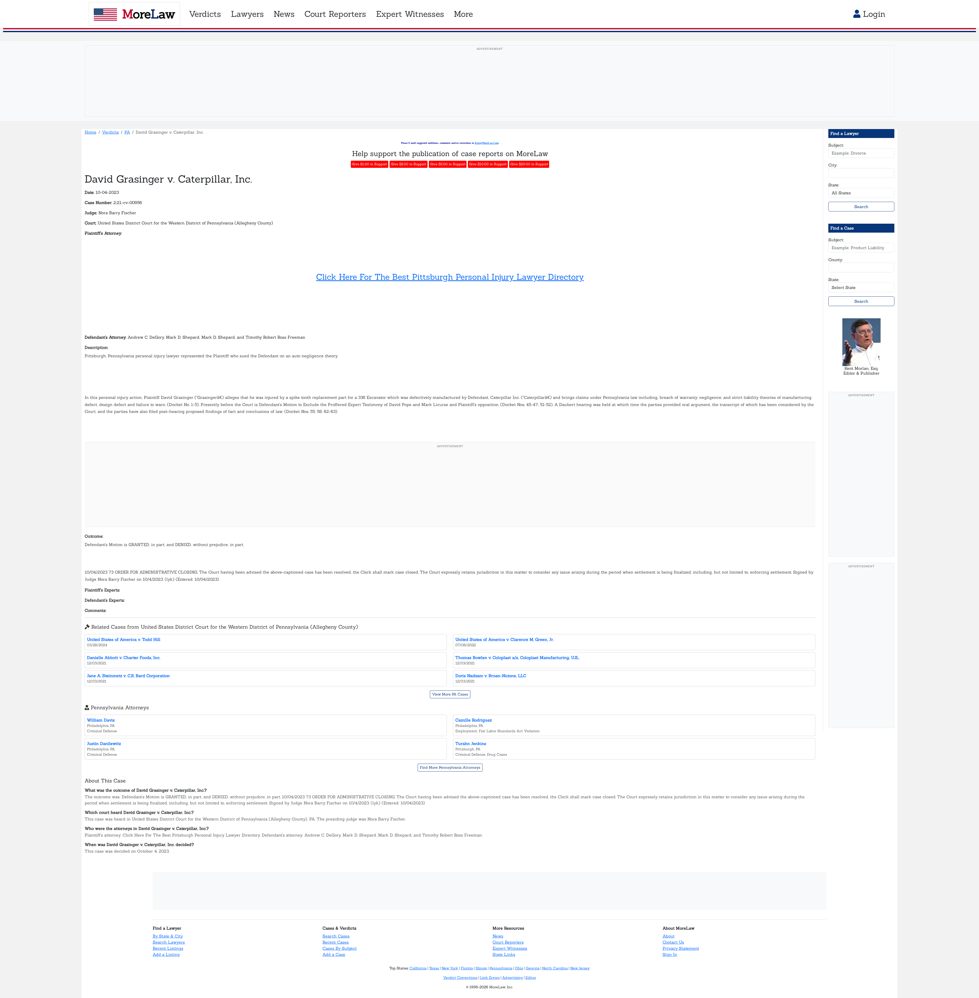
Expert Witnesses (510, 948)
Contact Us (673, 942)
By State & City (168, 936)
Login (872, 14)
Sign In (670, 954)
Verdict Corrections (460, 977)
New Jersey (580, 968)
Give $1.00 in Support (369, 164)
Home (90, 132)
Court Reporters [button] (335, 14)
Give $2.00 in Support (408, 164)
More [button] (463, 14)
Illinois (481, 968)
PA (127, 132)
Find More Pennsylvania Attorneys (450, 767)
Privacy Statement (681, 948)
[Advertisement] (489, 89)
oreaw (148, 14)
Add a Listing (166, 954)
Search (861, 206)
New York (450, 968)
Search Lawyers (169, 942)
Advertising (512, 977)
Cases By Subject (340, 948)
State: (833, 184)
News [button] (284, 14)
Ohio (519, 968)
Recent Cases (336, 942)
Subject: (836, 145)
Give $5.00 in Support (448, 164)
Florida (467, 968)
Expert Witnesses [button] (410, 14)
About (669, 936)
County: (835, 259)
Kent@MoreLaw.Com (486, 143)
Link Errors (490, 977)
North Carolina (555, 968)
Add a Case (334, 954)
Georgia (532, 968)
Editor (530, 977)
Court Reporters (508, 942)
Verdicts (110, 132)
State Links (504, 954)
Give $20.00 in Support (529, 164)
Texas (434, 968)
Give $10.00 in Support (488, 164)
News (498, 936)
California (418, 968)
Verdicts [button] (205, 14)
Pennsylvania (501, 968)
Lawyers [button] (247, 14)
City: (832, 165)
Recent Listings (168, 948)
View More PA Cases (450, 694)
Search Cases (336, 936)
